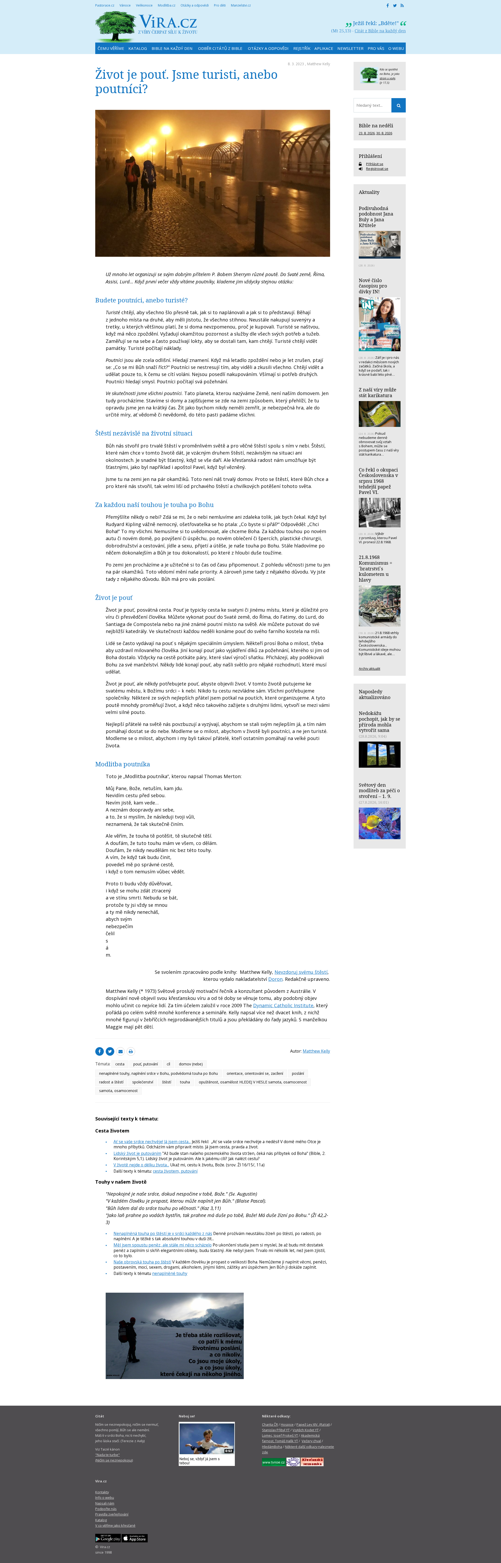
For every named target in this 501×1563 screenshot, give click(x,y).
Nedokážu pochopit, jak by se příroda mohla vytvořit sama (379, 721)
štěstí (166, 1081)
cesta (119, 1063)
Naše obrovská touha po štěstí (142, 1262)
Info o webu (104, 1497)
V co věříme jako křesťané (115, 1525)
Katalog (101, 1520)
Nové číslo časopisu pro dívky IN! (373, 286)
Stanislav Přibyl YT (276, 1430)
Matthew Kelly (318, 63)
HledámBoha (272, 1446)
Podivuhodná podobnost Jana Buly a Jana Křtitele (376, 216)
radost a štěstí (111, 1081)
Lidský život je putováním (137, 1153)
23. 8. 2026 (367, 133)
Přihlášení (370, 156)
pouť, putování (145, 1063)
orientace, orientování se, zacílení (255, 1073)
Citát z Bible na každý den (380, 31)
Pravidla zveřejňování (111, 1514)
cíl (168, 1063)
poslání (298, 1073)
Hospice (287, 1424)
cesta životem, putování (175, 1171)
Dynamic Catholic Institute (283, 1005)
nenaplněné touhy (169, 1273)
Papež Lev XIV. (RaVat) (313, 1424)
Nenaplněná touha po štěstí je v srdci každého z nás (163, 1233)
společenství (142, 1081)
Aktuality (369, 192)
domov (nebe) (191, 1063)
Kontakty (102, 1492)
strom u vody (387, 78)
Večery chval (311, 1441)
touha (185, 1081)
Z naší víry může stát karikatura (377, 392)
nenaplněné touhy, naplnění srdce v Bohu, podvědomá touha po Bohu (158, 1073)
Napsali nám (104, 1503)
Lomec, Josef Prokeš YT (280, 1435)
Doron (275, 979)
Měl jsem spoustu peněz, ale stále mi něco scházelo (163, 1245)
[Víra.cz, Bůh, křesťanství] (146, 27)
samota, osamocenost (118, 1090)
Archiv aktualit (369, 668)
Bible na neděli (376, 125)
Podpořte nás (106, 1508)
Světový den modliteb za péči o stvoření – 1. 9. (379, 790)
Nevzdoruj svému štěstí (301, 972)
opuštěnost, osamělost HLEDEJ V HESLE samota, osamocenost (253, 1081)
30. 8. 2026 (384, 133)
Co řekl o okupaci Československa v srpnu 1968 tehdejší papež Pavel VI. (378, 481)
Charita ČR (270, 1424)
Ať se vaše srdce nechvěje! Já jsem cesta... (152, 1141)
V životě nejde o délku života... (141, 1165)
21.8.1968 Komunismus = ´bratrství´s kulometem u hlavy (375, 568)
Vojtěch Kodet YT (306, 1430)
